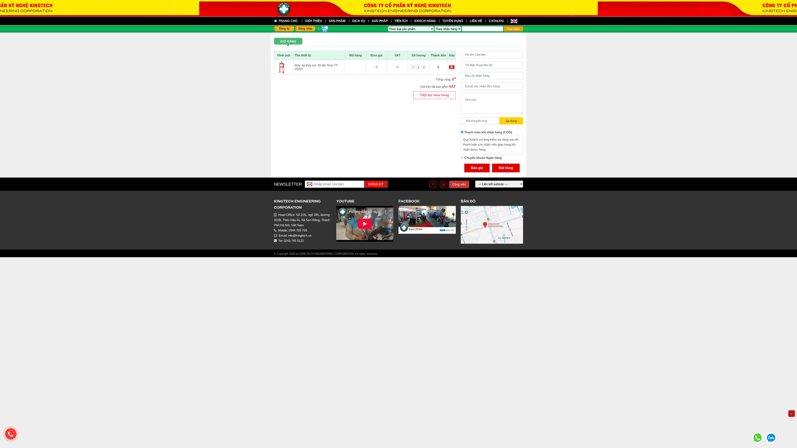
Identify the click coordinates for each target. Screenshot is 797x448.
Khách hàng (425, 21)
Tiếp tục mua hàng (434, 95)
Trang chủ (287, 21)
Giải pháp (380, 21)
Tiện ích (401, 21)
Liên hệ (476, 21)
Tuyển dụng (453, 21)
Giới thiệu (313, 21)
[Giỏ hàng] (324, 28)
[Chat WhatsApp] (757, 437)
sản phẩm (337, 21)
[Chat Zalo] (771, 437)
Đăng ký (284, 28)
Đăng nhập (305, 28)
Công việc (459, 184)
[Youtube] (443, 184)
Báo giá (477, 168)
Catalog (496, 21)
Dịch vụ (358, 21)
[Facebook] (433, 184)
